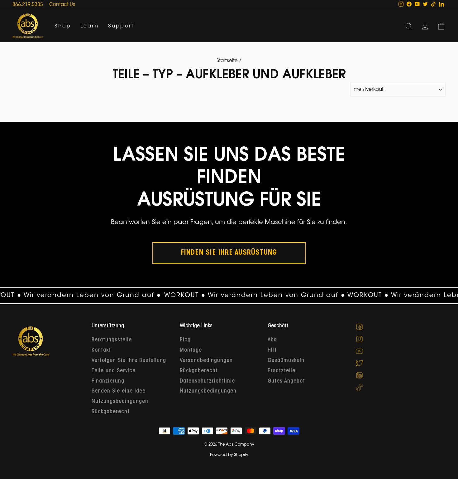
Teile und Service (114, 371)
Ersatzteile (281, 371)
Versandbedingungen (206, 361)
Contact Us (62, 4)
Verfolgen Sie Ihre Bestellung (129, 361)
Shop (63, 26)
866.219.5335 (27, 4)
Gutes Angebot (286, 381)
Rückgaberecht (111, 412)
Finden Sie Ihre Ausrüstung (229, 253)
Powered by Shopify (229, 455)
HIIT (272, 350)
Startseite (227, 61)
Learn (89, 26)
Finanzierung (108, 381)
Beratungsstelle (112, 340)
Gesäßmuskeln (286, 361)
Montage (191, 350)
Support (121, 26)
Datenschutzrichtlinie (207, 381)
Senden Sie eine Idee (119, 391)
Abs (272, 340)
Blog (185, 340)
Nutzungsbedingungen (120, 401)
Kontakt (101, 350)
